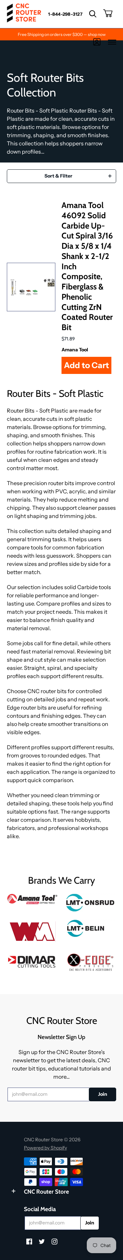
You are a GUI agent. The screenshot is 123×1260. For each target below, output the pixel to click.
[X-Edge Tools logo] (90, 962)
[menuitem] (65, 14)
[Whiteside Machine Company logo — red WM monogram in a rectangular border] (32, 932)
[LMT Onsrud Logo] (90, 902)
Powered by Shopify (45, 1148)
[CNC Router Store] (24, 14)
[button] (93, 14)
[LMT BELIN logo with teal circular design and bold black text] (90, 928)
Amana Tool (75, 350)
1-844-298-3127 (65, 14)
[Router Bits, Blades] (32, 960)
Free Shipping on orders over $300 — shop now (62, 34)
